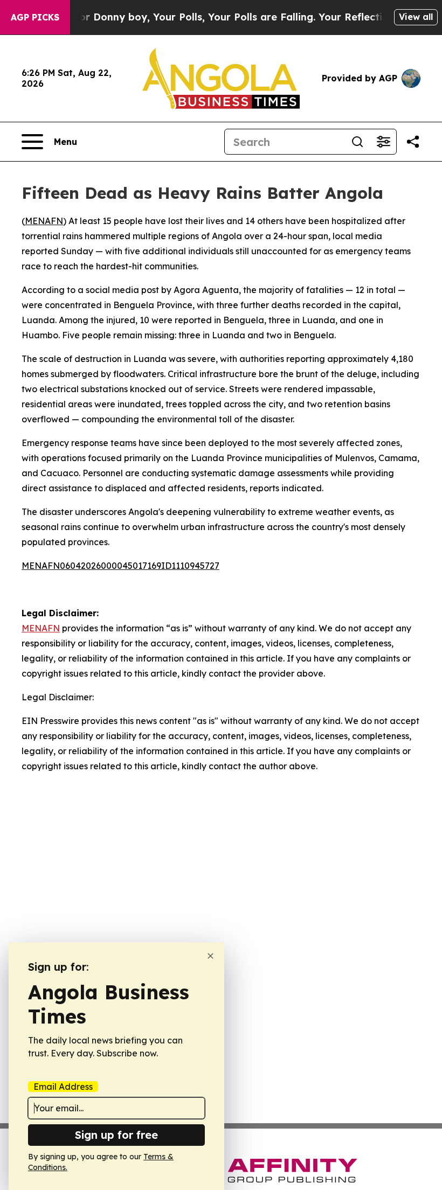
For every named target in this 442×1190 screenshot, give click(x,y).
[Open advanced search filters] (383, 141)
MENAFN (44, 220)
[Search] (357, 141)
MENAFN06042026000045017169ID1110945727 (120, 565)
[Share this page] (412, 141)
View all (416, 16)
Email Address (63, 1086)
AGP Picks (35, 17)
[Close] (210, 956)
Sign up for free (116, 1135)
